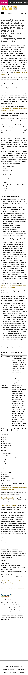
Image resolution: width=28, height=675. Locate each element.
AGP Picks (4, 2)
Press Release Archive (16, 666)
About (7, 666)
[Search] (18, 13)
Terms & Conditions (20, 669)
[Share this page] (26, 13)
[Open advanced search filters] (22, 13)
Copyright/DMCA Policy (9, 672)
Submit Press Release (8, 669)
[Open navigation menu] (2, 13)
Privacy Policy (21, 672)
